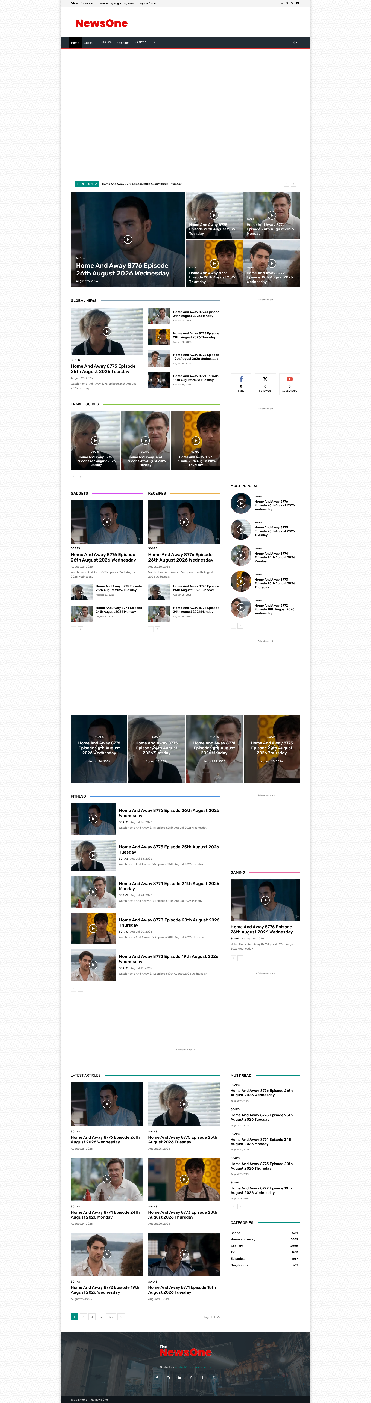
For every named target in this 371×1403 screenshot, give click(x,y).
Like (241, 376)
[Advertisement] (221, 22)
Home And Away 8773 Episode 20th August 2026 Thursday (196, 335)
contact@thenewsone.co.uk (193, 1367)
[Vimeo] (292, 3)
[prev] (286, 184)
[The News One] (101, 22)
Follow (265, 376)
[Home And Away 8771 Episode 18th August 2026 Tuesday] (159, 380)
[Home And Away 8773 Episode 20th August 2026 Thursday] (214, 263)
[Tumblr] (202, 1377)
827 (111, 1317)
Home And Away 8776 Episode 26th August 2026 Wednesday (103, 557)
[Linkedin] (180, 1377)
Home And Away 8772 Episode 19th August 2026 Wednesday (143, 183)
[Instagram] (282, 3)
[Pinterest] (191, 1377)
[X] (287, 3)
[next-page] (80, 477)
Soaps (80, 257)
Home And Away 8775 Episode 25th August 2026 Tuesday (103, 368)
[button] (295, 43)
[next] (293, 184)
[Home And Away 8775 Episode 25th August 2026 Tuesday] (214, 215)
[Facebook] (277, 3)
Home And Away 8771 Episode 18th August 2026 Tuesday (196, 378)
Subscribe (290, 376)
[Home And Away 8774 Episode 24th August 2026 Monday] (271, 215)
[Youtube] (297, 3)
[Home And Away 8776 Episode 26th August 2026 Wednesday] (128, 239)
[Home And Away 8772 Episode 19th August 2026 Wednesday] (271, 263)
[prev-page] (73, 477)
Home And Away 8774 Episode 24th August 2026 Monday (196, 314)
